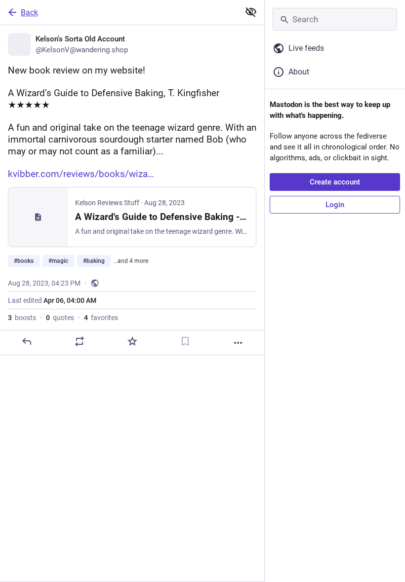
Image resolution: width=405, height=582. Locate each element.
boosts (22, 318)
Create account (335, 182)
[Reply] (27, 341)
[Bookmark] (185, 341)
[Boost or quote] (79, 341)
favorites (101, 318)
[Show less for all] (251, 12)
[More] (238, 343)
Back (29, 12)
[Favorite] (132, 341)
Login (334, 204)
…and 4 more (131, 260)
